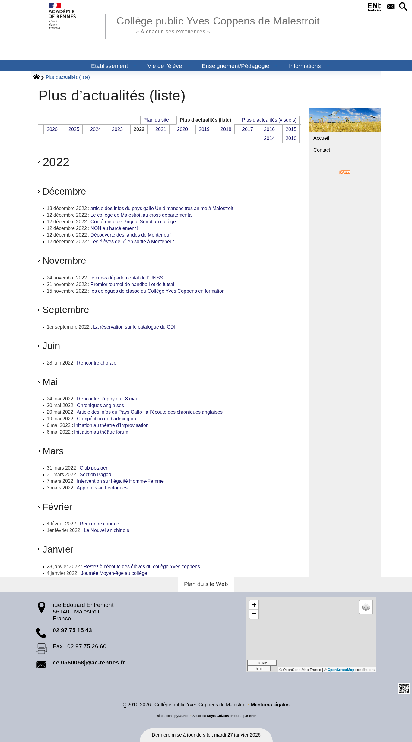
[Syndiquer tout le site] (345, 171)
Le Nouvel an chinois (106, 530)
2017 (247, 129)
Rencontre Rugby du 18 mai (107, 398)
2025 (73, 129)
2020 (182, 129)
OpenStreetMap (341, 669)
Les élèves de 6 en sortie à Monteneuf (132, 241)
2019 (204, 129)
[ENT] (375, 8)
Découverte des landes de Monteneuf (130, 234)
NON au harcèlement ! (114, 228)
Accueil (321, 138)
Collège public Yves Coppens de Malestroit (218, 24)
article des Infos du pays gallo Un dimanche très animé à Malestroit (161, 208)
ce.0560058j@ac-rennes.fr (89, 662)
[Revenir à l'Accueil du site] (39, 77)
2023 (117, 129)
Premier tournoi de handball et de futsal (132, 284)
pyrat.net (181, 716)
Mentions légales (270, 704)
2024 (95, 129)
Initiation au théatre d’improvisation (111, 425)
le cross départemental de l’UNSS (126, 277)
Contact (321, 150)
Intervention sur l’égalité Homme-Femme (120, 481)
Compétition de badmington (106, 418)
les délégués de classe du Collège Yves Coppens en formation (157, 291)
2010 (291, 138)
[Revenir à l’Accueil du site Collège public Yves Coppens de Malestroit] (62, 16)
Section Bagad (95, 474)
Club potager (93, 467)
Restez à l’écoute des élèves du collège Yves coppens (142, 566)
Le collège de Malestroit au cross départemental (141, 215)
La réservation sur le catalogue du (134, 327)
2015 (291, 129)
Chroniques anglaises (100, 405)
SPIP (252, 716)
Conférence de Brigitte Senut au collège (133, 221)
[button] (403, 7)
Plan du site (156, 120)
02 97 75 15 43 (72, 630)
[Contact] (390, 7)
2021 (160, 129)
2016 (269, 129)
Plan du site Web (206, 584)
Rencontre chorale (96, 362)
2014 (269, 138)
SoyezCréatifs (218, 716)
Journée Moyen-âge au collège (114, 573)
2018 (225, 129)
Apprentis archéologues (103, 487)
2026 (52, 129)
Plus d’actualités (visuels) (269, 120)
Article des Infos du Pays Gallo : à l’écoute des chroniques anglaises (150, 412)
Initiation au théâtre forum (101, 432)
